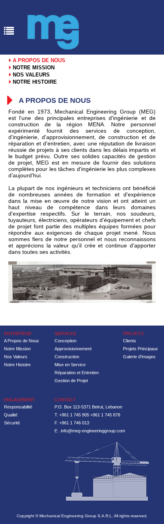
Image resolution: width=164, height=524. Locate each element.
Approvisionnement (73, 348)
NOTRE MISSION (33, 68)
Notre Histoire (17, 364)
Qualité (11, 414)
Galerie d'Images (139, 356)
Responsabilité (18, 406)
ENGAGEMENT (19, 399)
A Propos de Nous (21, 340)
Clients (129, 340)
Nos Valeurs (15, 356)
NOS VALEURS (30, 75)
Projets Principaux (140, 348)
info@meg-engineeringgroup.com (93, 430)
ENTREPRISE (17, 333)
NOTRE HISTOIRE (34, 82)
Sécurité (12, 422)
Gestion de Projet (71, 380)
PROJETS (133, 333)
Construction (67, 356)
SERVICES (65, 333)
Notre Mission (17, 348)
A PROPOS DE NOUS (38, 60)
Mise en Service (70, 364)
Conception (65, 340)
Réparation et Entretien (77, 372)
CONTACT (65, 399)
